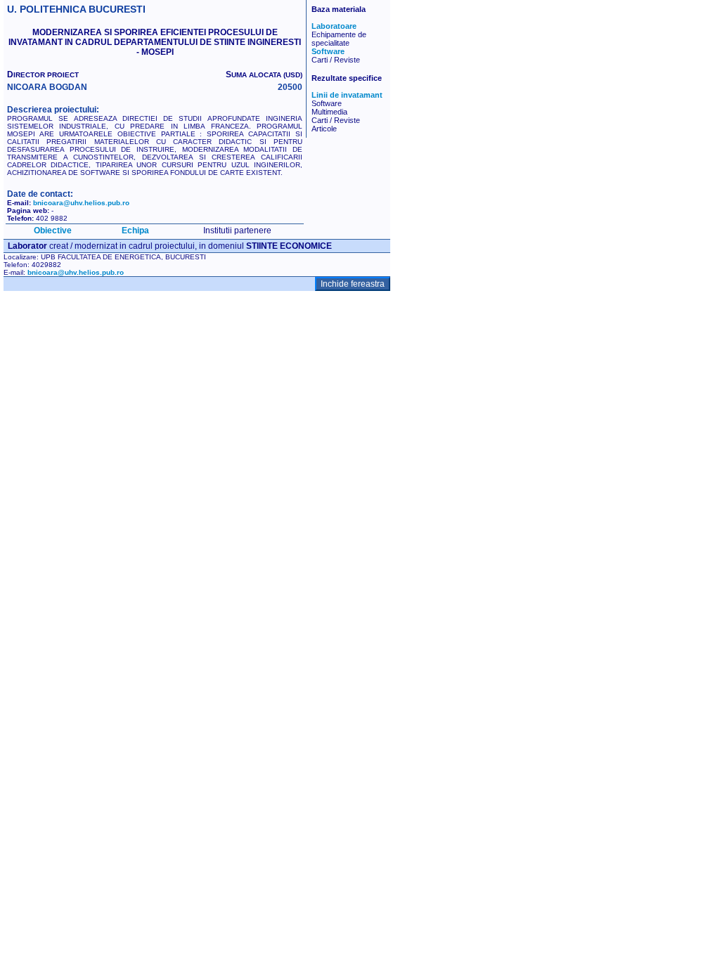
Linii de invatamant (346, 95)
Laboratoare (333, 26)
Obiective (53, 230)
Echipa (135, 230)
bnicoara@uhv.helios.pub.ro (81, 203)
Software (328, 51)
